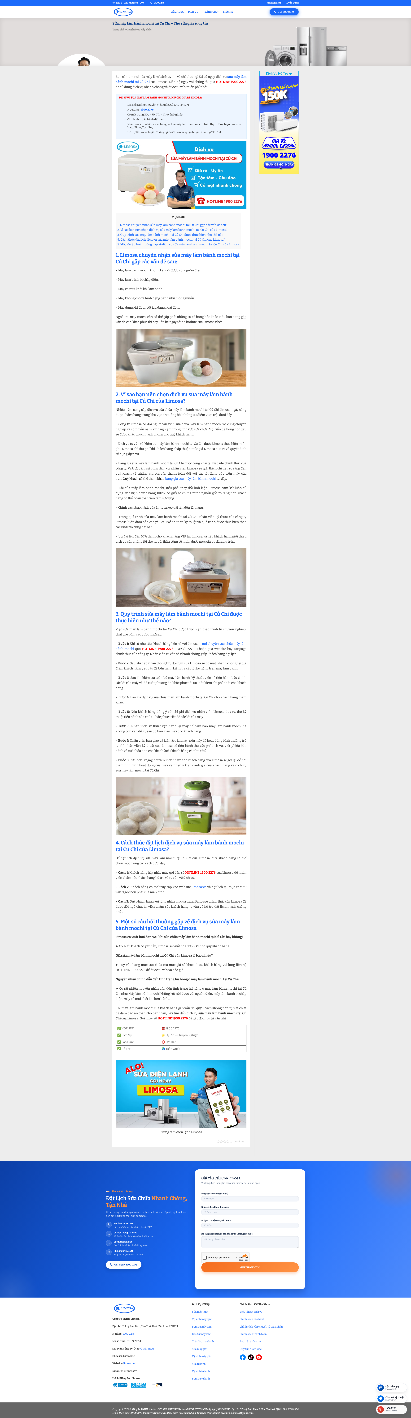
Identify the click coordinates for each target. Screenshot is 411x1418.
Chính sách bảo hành (252, 1319)
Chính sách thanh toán (253, 1334)
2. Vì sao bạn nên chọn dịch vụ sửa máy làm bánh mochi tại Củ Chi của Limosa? (172, 230)
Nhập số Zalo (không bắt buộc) (216, 1220)
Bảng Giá (211, 11)
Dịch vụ (193, 11)
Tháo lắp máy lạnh (203, 1341)
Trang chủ (118, 29)
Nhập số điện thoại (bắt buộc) (215, 1207)
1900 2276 (129, 1333)
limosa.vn (199, 887)
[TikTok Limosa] (251, 1357)
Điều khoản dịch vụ (251, 1311)
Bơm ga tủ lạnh (201, 1378)
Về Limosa (177, 11)
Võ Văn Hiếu (146, 1348)
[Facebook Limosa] (243, 1357)
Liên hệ (228, 11)
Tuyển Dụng (292, 2)
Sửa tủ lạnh (199, 1363)
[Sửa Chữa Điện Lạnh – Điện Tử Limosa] (139, 12)
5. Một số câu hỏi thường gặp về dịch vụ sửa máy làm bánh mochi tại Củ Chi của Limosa (178, 244)
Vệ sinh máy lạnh (202, 1319)
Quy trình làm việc (251, 1348)
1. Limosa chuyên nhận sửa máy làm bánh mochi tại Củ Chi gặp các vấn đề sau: (172, 225)
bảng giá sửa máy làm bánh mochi (190, 479)
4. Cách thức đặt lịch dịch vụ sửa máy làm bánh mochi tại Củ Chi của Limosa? (171, 239)
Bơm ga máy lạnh (202, 1326)
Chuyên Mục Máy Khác (138, 29)
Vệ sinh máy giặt (202, 1356)
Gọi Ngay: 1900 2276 (125, 1264)
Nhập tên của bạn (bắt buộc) (214, 1193)
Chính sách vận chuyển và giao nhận (261, 1326)
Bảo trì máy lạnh (201, 1334)
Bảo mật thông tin (250, 1341)
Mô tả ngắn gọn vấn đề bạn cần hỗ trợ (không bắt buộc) (227, 1234)
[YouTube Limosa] (259, 1357)
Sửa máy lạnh (200, 1311)
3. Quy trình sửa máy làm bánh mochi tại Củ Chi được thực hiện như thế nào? (171, 235)
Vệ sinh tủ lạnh (201, 1371)
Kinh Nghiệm (274, 2)
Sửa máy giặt (199, 1348)
